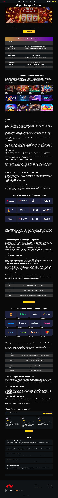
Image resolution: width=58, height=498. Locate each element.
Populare (10, 82)
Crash (34, 82)
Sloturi (46, 82)
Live (22, 82)
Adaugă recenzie (47, 413)
